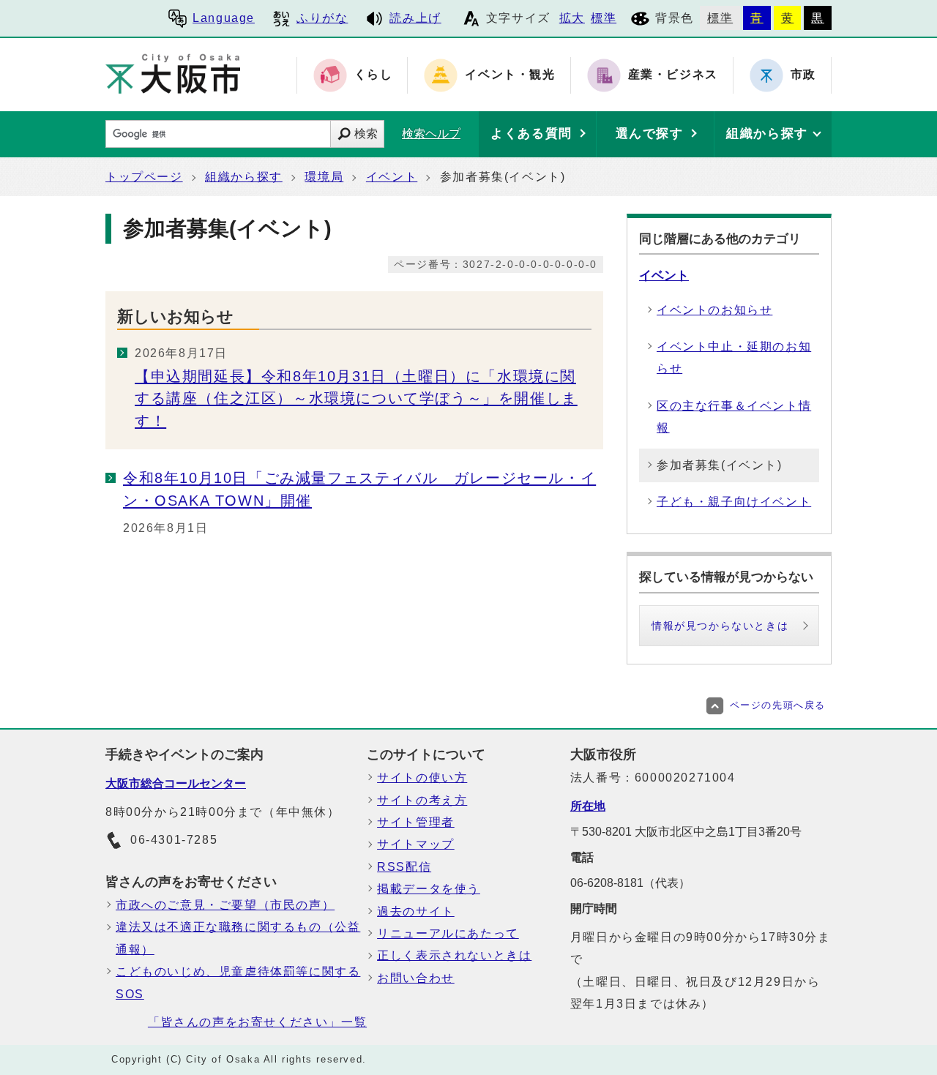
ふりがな (322, 18)
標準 (603, 18)
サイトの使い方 (422, 777)
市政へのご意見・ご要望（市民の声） (225, 905)
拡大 (572, 18)
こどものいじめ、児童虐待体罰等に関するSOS (238, 982)
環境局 (324, 177)
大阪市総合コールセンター (175, 783)
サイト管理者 (416, 822)
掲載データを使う (428, 889)
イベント (391, 177)
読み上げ (415, 18)
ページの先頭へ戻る (778, 705)
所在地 (587, 806)
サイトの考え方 (422, 800)
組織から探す (244, 177)
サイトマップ (416, 844)
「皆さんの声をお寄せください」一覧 (257, 1022)
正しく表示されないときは (454, 955)
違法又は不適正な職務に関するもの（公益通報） (238, 938)
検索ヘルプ (431, 133)
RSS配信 (404, 867)
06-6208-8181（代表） (630, 883)
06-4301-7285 (173, 840)
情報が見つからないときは (720, 626)
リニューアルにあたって (448, 933)
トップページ (144, 177)
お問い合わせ (416, 978)
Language (224, 18)
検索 (366, 133)
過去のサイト (416, 911)
